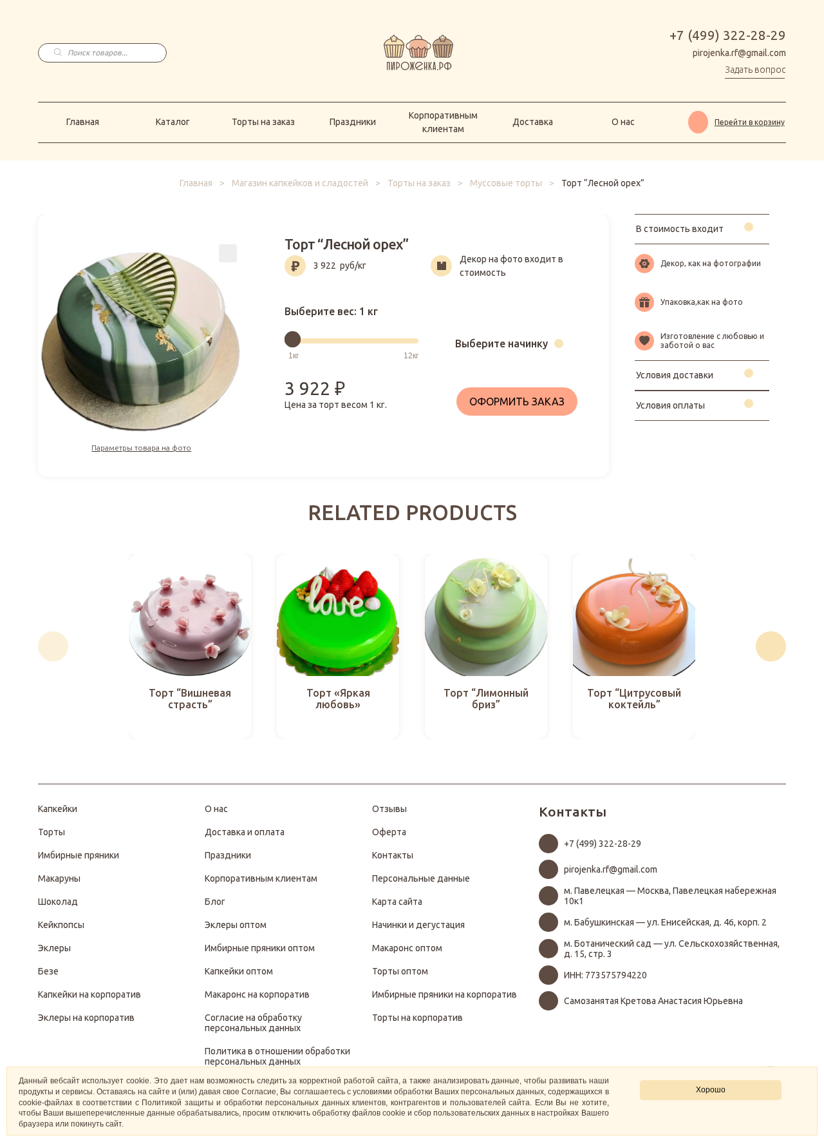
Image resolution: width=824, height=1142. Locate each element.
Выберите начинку (501, 343)
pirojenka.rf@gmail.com (739, 53)
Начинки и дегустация (418, 925)
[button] (53, 646)
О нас (623, 122)
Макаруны (59, 878)
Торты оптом (400, 971)
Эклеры (54, 948)
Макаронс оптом (407, 948)
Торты (51, 832)
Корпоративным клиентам (443, 122)
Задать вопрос (755, 69)
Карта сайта (397, 901)
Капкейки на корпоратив (89, 994)
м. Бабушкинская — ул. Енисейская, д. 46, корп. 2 (665, 922)
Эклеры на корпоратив (86, 1017)
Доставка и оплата (245, 832)
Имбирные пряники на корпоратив (444, 994)
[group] (190, 646)
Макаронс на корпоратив (257, 994)
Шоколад (58, 901)
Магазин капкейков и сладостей (300, 183)
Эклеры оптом (236, 925)
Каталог (173, 122)
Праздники (353, 122)
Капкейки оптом (239, 971)
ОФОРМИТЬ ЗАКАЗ (517, 401)
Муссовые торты (506, 183)
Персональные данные (421, 878)
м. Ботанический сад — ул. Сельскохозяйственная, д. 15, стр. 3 (672, 948)
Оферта (389, 832)
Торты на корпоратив (417, 1017)
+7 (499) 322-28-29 (728, 35)
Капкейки (57, 809)
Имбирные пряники (78, 855)
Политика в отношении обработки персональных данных (277, 1056)
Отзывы (389, 809)
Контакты (392, 855)
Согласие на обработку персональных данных (253, 1022)
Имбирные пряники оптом (260, 948)
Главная (82, 122)
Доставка (532, 122)
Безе (48, 971)
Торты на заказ (263, 122)
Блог (215, 901)
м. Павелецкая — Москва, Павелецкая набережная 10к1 (670, 896)
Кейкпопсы (61, 925)
